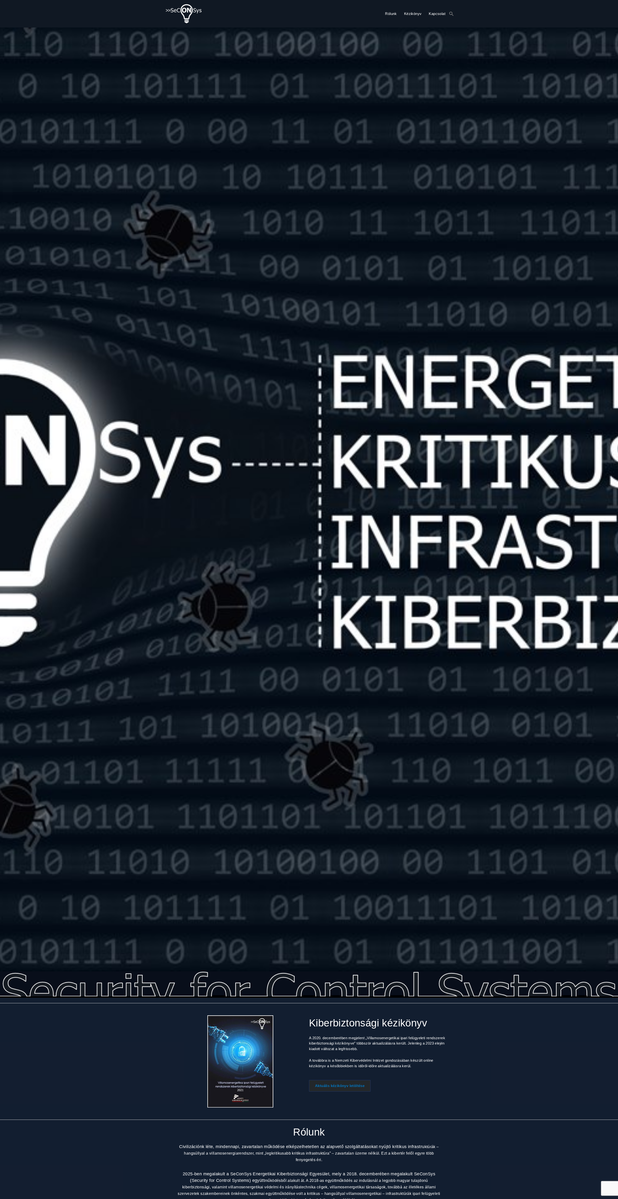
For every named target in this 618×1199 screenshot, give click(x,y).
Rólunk (391, 14)
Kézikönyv (413, 14)
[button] (451, 14)
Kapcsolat (437, 14)
